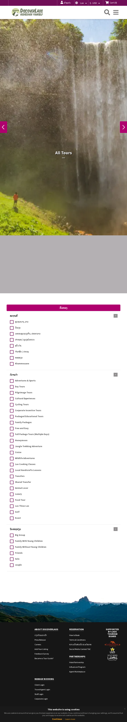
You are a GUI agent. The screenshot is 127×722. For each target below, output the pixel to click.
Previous (3, 127)
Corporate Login (41, 699)
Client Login (39, 685)
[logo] (27, 12)
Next (123, 127)
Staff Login (39, 694)
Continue (57, 719)
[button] (81, 3)
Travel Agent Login (42, 689)
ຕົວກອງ (63, 307)
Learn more (70, 719)
